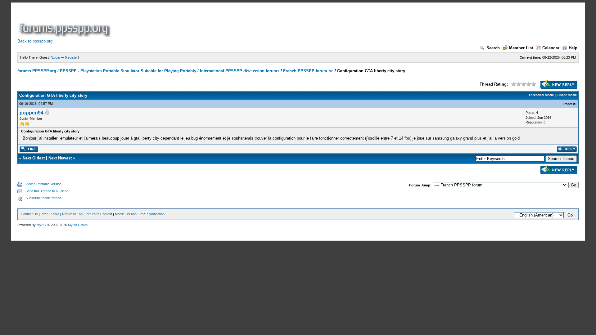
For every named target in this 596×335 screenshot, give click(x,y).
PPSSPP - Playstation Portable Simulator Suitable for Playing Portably (128, 71)
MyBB (41, 225)
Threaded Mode (541, 95)
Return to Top (72, 214)
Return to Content (98, 214)
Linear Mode (567, 95)
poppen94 (31, 112)
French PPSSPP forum (305, 71)
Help (573, 48)
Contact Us (29, 214)
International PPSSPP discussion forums (239, 71)
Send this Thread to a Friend (46, 191)
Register (71, 57)
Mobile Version (126, 214)
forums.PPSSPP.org (36, 71)
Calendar (550, 48)
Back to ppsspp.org (34, 41)
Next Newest (60, 158)
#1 (575, 104)
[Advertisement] (225, 23)
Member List (521, 48)
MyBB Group (78, 225)
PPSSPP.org (50, 214)
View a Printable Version (43, 184)
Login (56, 57)
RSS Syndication (152, 214)
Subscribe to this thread (43, 198)
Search (493, 48)
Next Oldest (34, 158)
